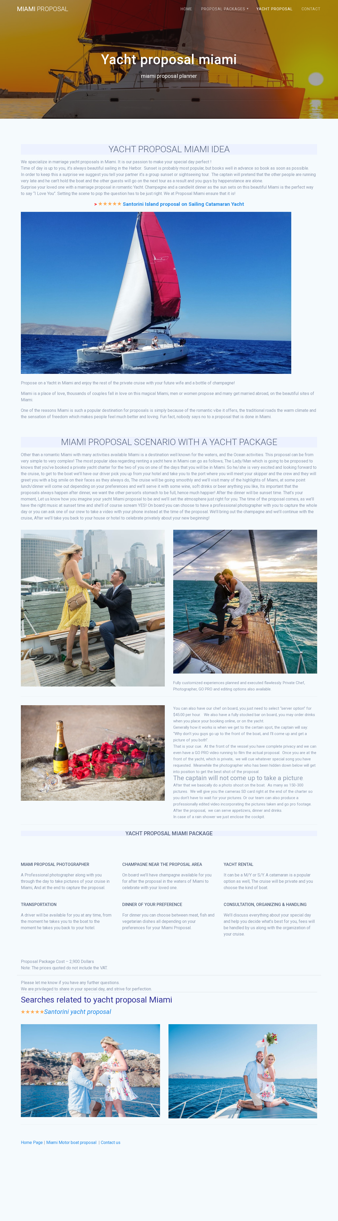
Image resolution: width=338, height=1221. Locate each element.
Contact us (110, 1142)
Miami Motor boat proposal (71, 1142)
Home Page (32, 1142)
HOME (186, 9)
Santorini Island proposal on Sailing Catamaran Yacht (183, 204)
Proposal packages (223, 9)
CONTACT (311, 9)
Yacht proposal (274, 9)
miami (42, 9)
